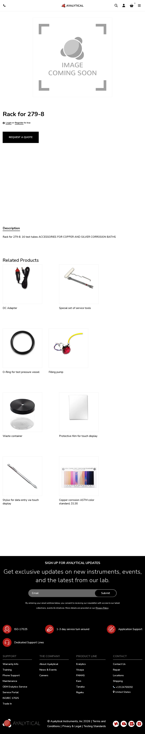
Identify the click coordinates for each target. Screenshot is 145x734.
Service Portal (11, 692)
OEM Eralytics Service (15, 687)
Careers (43, 675)
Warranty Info (10, 664)
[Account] (123, 5)
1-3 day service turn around (73, 629)
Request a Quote (21, 137)
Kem (78, 681)
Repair (116, 670)
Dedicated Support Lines (29, 642)
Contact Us (119, 664)
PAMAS (80, 675)
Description (11, 228)
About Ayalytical (48, 664)
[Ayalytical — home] (72, 6)
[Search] (116, 5)
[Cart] (131, 5)
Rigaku (80, 692)
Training (7, 670)
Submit (105, 593)
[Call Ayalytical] (4, 5)
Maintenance (10, 681)
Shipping (118, 681)
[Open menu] (139, 5)
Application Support (130, 629)
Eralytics (81, 664)
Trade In (7, 704)
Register (19, 122)
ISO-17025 (20, 629)
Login (8, 122)
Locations (118, 675)
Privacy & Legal (71, 726)
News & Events (48, 670)
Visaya (80, 670)
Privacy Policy (102, 608)
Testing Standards (95, 726)
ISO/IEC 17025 (11, 698)
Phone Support (11, 675)
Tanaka (80, 687)
